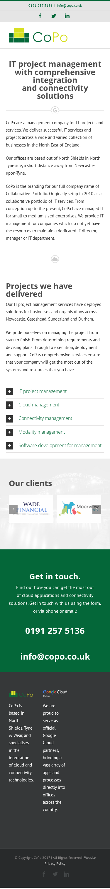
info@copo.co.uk (69, 5)
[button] (55, 391)
